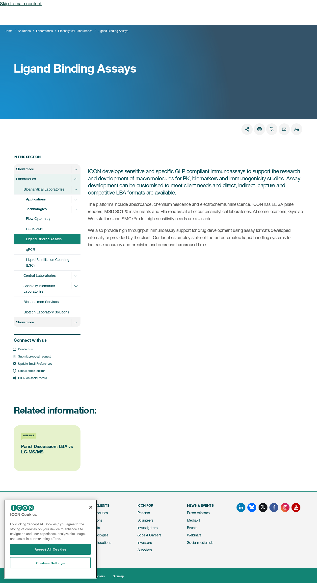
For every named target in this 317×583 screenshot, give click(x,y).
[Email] (284, 129)
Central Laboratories (40, 275)
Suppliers (144, 550)
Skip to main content (21, 3)
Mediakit (193, 520)
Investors (144, 542)
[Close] (90, 507)
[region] (50, 539)
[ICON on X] (263, 507)
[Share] (247, 129)
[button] (75, 169)
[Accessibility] (296, 129)
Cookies (99, 576)
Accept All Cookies (50, 549)
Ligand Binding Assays (44, 239)
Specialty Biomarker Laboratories (39, 289)
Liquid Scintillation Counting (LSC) (47, 262)
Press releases (198, 512)
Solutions (24, 31)
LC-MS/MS (34, 229)
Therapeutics (98, 512)
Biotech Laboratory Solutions (46, 312)
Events (192, 527)
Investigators (147, 527)
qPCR (30, 249)
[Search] (271, 129)
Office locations (99, 542)
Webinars (194, 535)
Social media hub (200, 542)
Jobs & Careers (149, 535)
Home (8, 31)
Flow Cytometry (38, 218)
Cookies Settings (50, 563)
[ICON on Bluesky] (251, 507)
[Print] (259, 129)
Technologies (98, 535)
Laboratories (44, 31)
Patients (143, 512)
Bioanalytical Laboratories (75, 31)
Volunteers (145, 520)
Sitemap (118, 576)
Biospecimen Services (41, 302)
